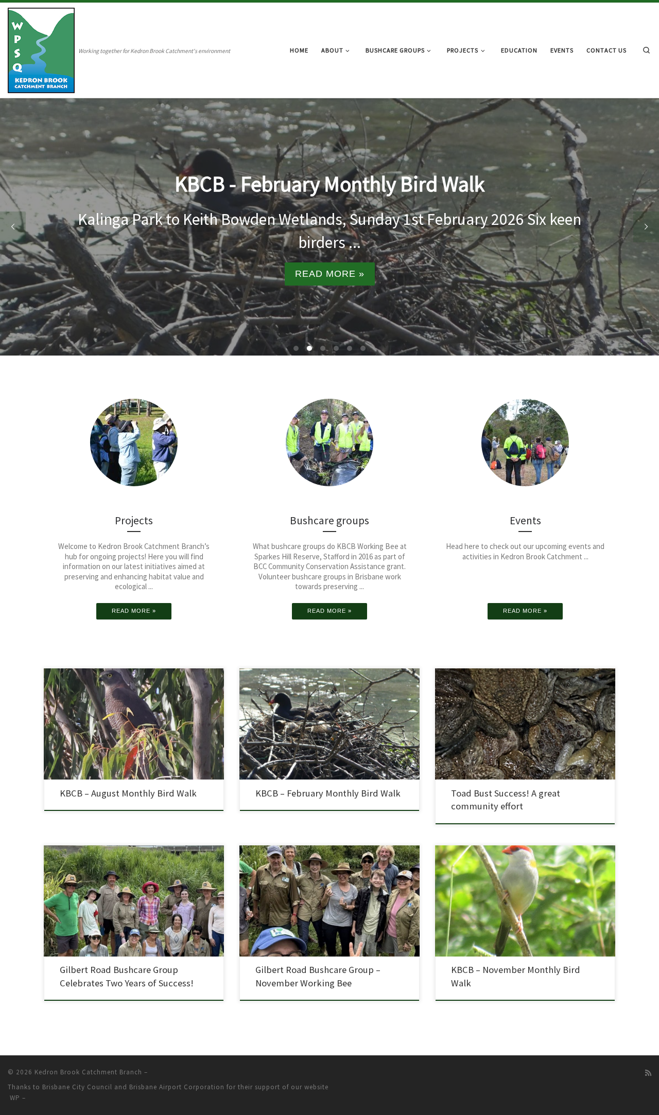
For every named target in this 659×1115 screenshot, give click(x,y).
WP (15, 1097)
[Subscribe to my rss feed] (648, 1073)
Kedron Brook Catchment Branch (88, 1072)
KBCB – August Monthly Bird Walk (128, 793)
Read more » (330, 274)
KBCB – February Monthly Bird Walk (328, 793)
